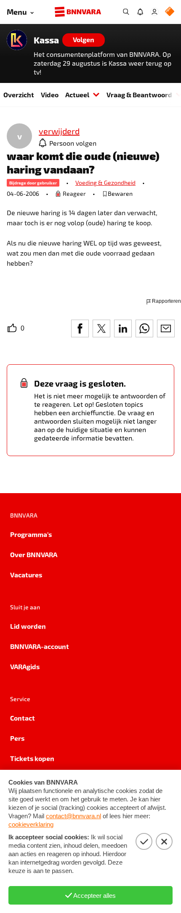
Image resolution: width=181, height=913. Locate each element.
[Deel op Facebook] (80, 328)
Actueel (77, 95)
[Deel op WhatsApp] (144, 328)
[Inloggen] (154, 12)
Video (50, 95)
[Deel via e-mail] (165, 328)
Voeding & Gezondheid (105, 182)
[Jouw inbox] (140, 12)
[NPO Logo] (169, 12)
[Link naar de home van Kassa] (17, 40)
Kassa (46, 40)
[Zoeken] (126, 12)
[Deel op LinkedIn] (122, 328)
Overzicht (18, 95)
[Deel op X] (101, 328)
